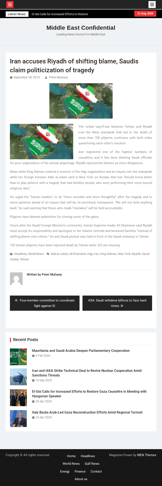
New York (124, 254)
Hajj (89, 254)
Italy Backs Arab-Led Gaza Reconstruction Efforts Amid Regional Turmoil (87, 412)
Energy (65, 471)
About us (81, 479)
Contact (96, 471)
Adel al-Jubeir (59, 254)
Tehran (24, 259)
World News (36, 254)
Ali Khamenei (77, 254)
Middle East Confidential (80, 27)
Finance (80, 471)
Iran (96, 254)
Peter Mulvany (58, 77)
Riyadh (136, 254)
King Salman (108, 254)
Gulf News (92, 464)
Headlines (20, 254)
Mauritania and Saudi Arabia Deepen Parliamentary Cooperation (81, 351)
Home (71, 456)
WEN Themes (146, 455)
